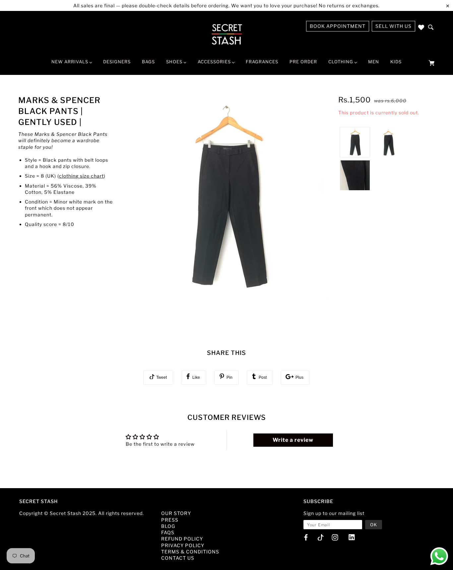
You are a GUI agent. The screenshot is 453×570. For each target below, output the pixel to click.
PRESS (169, 520)
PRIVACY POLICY (182, 545)
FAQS (167, 532)
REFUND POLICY (182, 539)
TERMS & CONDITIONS (190, 551)
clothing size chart (81, 176)
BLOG (168, 526)
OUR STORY (176, 513)
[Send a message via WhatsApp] (439, 556)
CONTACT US (177, 558)
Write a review (293, 440)
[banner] (226, 34)
